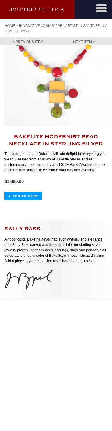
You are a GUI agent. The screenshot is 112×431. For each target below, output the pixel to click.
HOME (9, 26)
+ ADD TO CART (23, 196)
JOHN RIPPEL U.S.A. (37, 10)
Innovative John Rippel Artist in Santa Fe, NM (63, 26)
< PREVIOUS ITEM (28, 42)
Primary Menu (101, 8)
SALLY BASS (18, 31)
